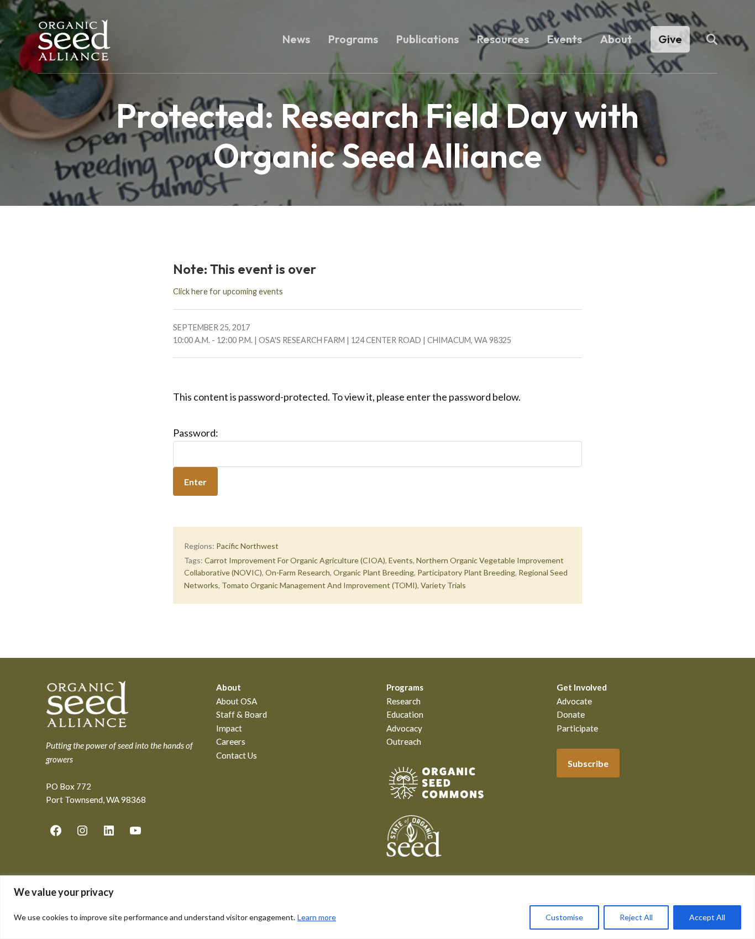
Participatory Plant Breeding (466, 572)
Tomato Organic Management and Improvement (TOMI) (319, 585)
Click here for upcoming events (228, 291)
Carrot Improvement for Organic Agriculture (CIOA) (295, 560)
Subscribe (588, 763)
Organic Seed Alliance (74, 40)
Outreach (403, 741)
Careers (230, 741)
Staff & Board (241, 714)
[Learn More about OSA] (436, 801)
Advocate (574, 701)
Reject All (636, 917)
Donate (571, 714)
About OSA (236, 701)
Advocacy (404, 728)
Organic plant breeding (373, 572)
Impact (229, 728)
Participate (577, 728)
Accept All (707, 917)
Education (404, 714)
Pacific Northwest (247, 546)
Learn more (316, 917)
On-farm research (297, 572)
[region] (377, 907)
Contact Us (236, 755)
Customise (564, 917)
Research (403, 701)
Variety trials (443, 585)
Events (401, 560)
